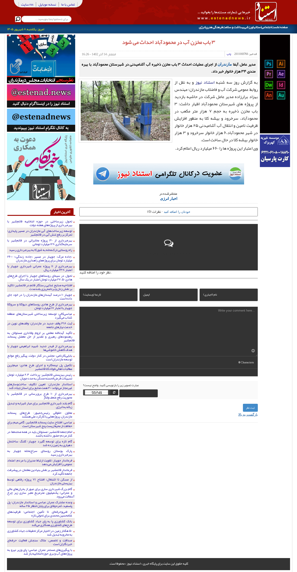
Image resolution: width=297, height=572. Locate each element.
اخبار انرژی (168, 198)
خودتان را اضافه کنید (177, 211)
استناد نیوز (204, 82)
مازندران (225, 64)
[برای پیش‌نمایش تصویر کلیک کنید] (125, 110)
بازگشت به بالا (248, 414)
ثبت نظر (250, 408)
